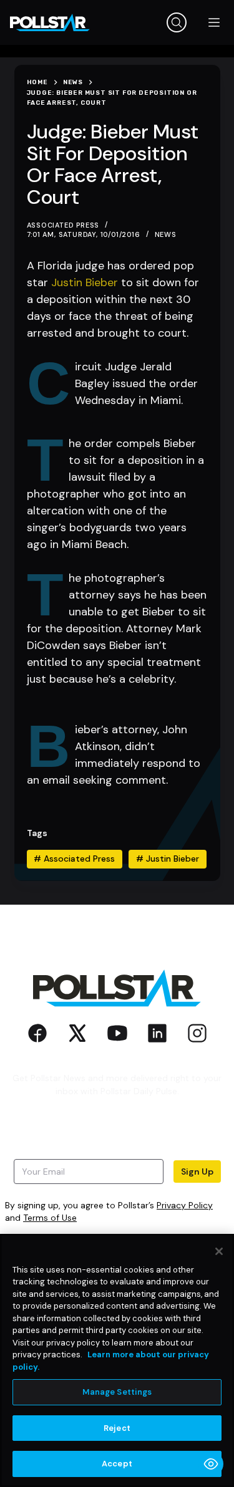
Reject (117, 1428)
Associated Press (74, 858)
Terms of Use (50, 1217)
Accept (117, 1463)
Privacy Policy (185, 1205)
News (166, 234)
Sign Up (197, 1171)
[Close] (219, 1251)
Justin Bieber (84, 282)
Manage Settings (117, 1392)
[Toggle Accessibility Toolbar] (211, 1464)
